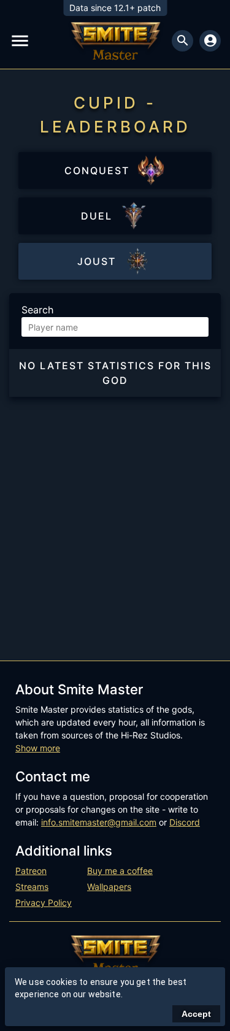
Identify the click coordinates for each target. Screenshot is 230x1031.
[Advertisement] (115, 518)
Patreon (31, 870)
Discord (184, 822)
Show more (37, 748)
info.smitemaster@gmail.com (98, 822)
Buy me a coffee (120, 870)
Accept (196, 1014)
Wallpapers (109, 886)
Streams (31, 886)
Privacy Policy (43, 902)
